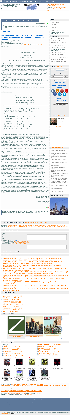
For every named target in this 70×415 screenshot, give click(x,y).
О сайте (35, 1)
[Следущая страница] (61, 327)
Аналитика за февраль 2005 (60, 186)
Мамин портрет (57, 165)
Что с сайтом (53, 1)
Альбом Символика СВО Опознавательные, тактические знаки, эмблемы (16, 336)
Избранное (63, 7)
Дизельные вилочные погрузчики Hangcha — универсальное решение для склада (59, 155)
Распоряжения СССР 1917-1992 (59, 57)
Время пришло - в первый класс (59, 175)
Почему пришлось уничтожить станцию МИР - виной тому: (32, 378)
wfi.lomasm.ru (50, 399)
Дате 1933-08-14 (25, 44)
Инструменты (13, 1)
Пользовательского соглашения (19, 243)
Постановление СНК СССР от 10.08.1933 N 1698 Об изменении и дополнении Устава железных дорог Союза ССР (37, 225)
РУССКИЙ (59, 66)
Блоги (40, 1)
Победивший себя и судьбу (59, 160)
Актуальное (57, 7)
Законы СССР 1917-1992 (57, 40)
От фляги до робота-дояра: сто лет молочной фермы (59, 178)
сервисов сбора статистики (5, 413)
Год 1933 (40, 44)
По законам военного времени (59, 163)
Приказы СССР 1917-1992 (58, 54)
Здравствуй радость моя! (59, 173)
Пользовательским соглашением (26, 402)
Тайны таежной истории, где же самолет (59, 171)
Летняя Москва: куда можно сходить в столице (58, 151)
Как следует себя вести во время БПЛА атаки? (21, 391)
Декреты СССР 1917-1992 (58, 39)
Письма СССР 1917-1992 (57, 45)
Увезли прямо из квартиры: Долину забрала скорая (61, 120)
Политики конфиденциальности (22, 242)
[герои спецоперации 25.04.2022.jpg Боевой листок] (52, 333)
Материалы (22, 1)
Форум (46, 1)
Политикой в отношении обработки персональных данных (12, 405)
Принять (12, 413)
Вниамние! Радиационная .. (19, 368)
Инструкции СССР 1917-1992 (58, 42)
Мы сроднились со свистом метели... (58, 168)
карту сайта (30, 394)
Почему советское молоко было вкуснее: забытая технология (59, 182)
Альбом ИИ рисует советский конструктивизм (34, 335)
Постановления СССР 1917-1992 (58, 50)
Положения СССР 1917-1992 (58, 47)
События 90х (6, 369)
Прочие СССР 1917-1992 (57, 56)
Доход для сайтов (58, 126)
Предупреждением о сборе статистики (8, 407)
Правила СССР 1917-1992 (58, 52)
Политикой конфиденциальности (7, 404)
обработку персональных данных (20, 241)
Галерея (29, 1)
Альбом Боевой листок (52, 335)
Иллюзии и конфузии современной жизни (58, 189)
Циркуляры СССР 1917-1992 (58, 61)
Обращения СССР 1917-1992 (58, 44)
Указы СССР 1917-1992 (57, 59)
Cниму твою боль (57, 157)
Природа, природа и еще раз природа (58, 192)
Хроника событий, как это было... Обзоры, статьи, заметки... (7, 367)
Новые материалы (57, 147)
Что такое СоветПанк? (44, 379)
